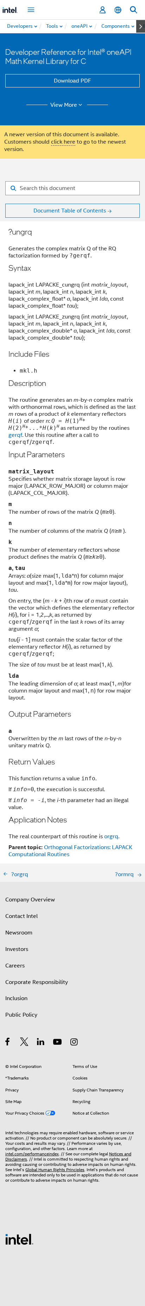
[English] (118, 10)
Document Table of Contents (69, 210)
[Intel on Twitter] (24, 1043)
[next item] (140, 26)
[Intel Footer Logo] (19, 1238)
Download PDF (72, 80)
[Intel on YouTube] (57, 1043)
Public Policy (21, 1014)
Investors (16, 949)
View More (63, 105)
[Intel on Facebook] (7, 1043)
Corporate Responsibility (36, 982)
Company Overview (30, 899)
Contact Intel (21, 916)
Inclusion (16, 998)
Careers (15, 965)
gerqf (15, 435)
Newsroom (18, 932)
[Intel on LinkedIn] (41, 1043)
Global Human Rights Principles (54, 1169)
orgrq (111, 836)
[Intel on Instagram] (74, 1043)
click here (63, 141)
